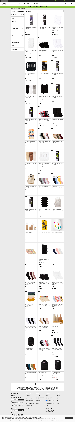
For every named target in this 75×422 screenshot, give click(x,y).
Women (58, 397)
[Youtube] (22, 415)
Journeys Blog (38, 398)
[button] (72, 1)
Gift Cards (38, 403)
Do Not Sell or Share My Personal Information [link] (50, 411)
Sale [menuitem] (32, 3)
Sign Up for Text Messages (16, 397)
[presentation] (10, 4)
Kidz (57, 400)
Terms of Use (48, 402)
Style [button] (13, 45)
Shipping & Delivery (29, 402)
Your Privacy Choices (51, 400)
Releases (58, 403)
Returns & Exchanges (30, 400)
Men (57, 398)
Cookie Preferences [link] (49, 413)
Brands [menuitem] (16, 3)
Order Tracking (59, 0)
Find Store (21, 410)
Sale (58, 402)
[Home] (4, 4)
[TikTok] (12, 415)
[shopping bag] (71, 4)
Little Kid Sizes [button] (15, 28)
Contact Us (28, 395)
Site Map (27, 408)
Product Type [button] (14, 38)
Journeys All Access (40, 397)
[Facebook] (19, 415)
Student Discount (39, 402)
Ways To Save (38, 400)
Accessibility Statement (50, 403)
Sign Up (13, 395)
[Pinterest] (14, 415)
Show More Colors (55, 30)
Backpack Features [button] (15, 42)
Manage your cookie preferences (27, 417)
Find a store (13, 408)
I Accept (69, 417)
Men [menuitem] (25, 3)
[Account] (68, 4)
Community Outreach (49, 397)
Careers (47, 395)
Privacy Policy (48, 398)
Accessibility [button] (68, 0)
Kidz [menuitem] (28, 3)
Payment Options (29, 405)
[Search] (62, 4)
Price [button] (13, 35)
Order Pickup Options (30, 403)
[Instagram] (17, 415)
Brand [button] (13, 18)
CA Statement (48, 405)
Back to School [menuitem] (37, 3)
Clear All (22, 14)
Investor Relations (49, 408)
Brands (58, 395)
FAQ (26, 397)
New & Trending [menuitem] (10, 3)
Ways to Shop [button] (14, 49)
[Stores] (65, 4)
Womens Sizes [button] (15, 25)
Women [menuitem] (20, 3)
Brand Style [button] (14, 21)
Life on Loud (38, 395)
